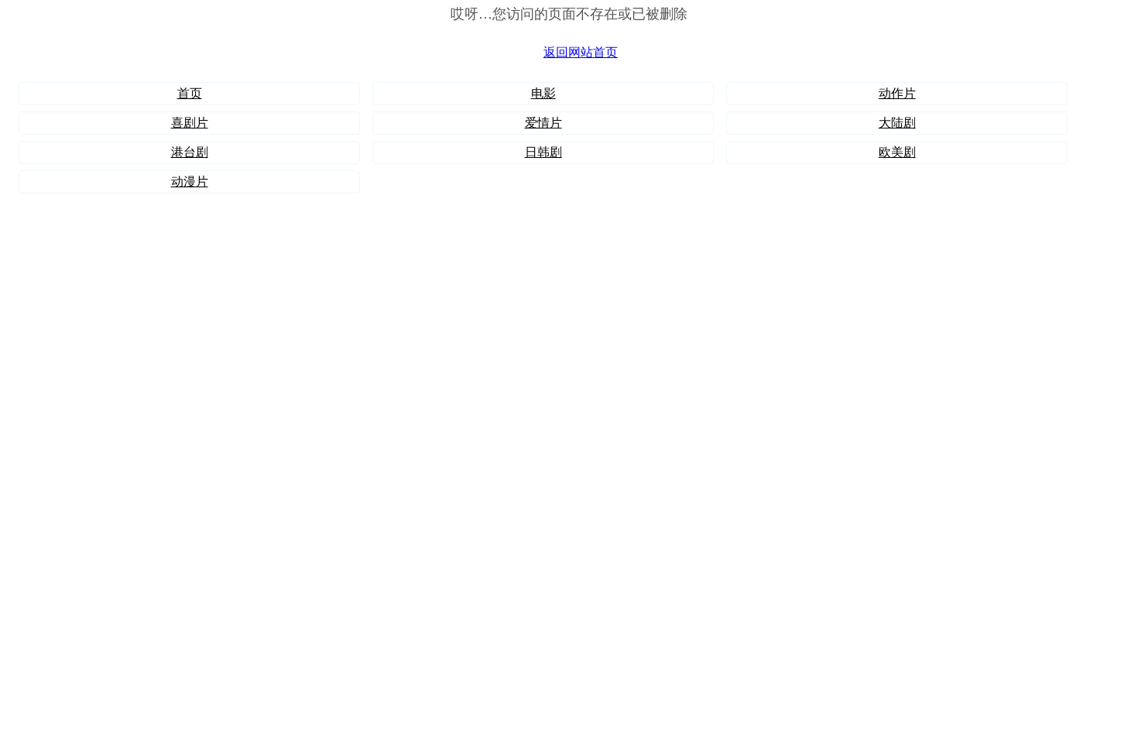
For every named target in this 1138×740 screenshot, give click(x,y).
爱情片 (543, 122)
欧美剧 (897, 152)
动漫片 (189, 181)
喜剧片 (189, 122)
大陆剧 (897, 122)
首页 (189, 93)
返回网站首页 (580, 52)
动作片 (897, 93)
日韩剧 (543, 152)
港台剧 (189, 152)
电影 (543, 93)
